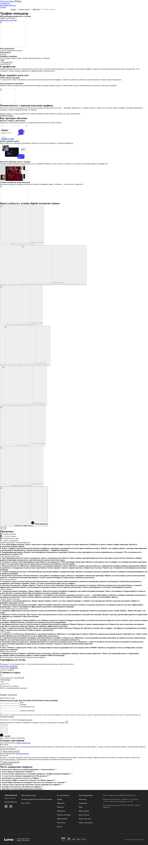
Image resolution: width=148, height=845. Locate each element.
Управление (83, 803)
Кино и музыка (84, 815)
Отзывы (3, 7)
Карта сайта (25, 803)
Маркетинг (36, 9)
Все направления (63, 795)
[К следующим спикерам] (5, 528)
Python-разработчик (23, 743)
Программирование (86, 795)
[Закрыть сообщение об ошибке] (66, 722)
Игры (81, 807)
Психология (61, 822)
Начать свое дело (85, 819)
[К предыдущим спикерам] (1, 528)
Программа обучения (8, 5)
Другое (59, 826)
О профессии (5, 3)
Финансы (60, 807)
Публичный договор (28, 795)
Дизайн (59, 799)
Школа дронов (84, 811)
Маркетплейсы (62, 819)
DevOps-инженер (22, 753)
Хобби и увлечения (64, 815)
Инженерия (61, 811)
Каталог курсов (24, 9)
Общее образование (86, 822)
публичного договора (25, 720)
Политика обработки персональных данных (36, 799)
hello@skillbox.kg (10, 802)
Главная (13, 9)
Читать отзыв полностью (10, 751)
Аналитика (82, 799)
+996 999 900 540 (10, 795)
